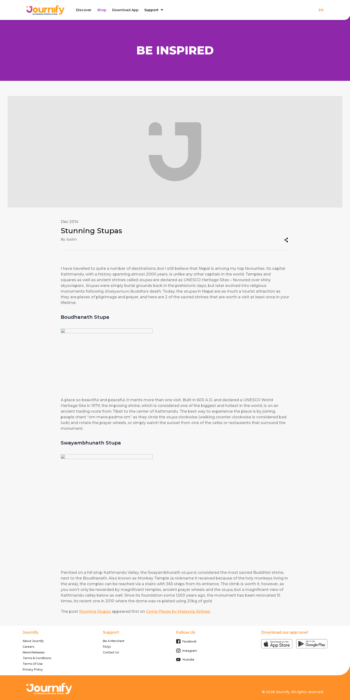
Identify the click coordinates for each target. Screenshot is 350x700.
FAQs (107, 646)
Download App (125, 10)
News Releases (34, 652)
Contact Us (111, 652)
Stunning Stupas (95, 611)
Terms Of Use (33, 664)
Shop (101, 10)
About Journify (33, 641)
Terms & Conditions (37, 658)
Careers (28, 646)
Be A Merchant (114, 641)
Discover (83, 10)
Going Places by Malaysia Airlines (178, 611)
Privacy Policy (33, 669)
